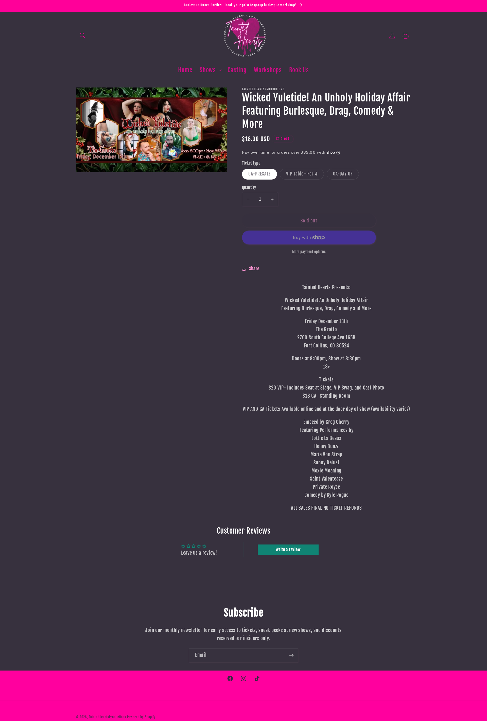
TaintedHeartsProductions (107, 717)
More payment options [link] (309, 252)
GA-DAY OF (346, 175)
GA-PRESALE (262, 175)
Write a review (288, 549)
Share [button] (254, 269)
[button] (83, 35)
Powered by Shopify (141, 717)
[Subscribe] (291, 655)
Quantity (249, 187)
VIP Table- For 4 (305, 175)
